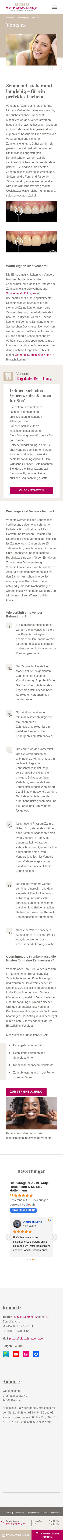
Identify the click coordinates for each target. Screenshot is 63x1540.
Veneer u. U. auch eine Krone (33, 354)
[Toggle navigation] (54, 7)
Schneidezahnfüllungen (21, 293)
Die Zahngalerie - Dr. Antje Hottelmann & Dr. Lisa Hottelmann (29, 1186)
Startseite (10, 18)
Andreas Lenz (32, 1221)
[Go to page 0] (27, 1259)
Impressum (19, 1513)
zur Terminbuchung (26, 1091)
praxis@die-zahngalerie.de (26, 1338)
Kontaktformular (18, 1535)
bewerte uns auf (21, 1209)
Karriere (7, 1513)
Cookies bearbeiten (51, 1513)
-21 (47, 1316)
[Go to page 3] (35, 1259)
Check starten (31, 490)
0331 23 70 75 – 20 (15, 1523)
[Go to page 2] (33, 1259)
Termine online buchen (49, 1536)
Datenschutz (33, 1513)
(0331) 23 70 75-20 (26, 1316)
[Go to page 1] (30, 1259)
